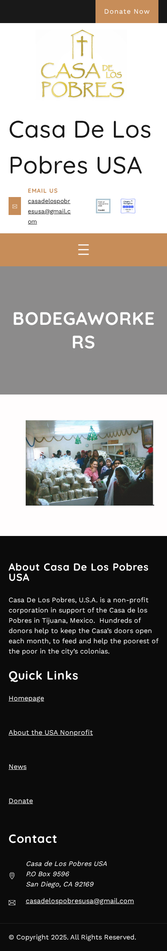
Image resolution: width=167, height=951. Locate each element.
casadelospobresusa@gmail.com (49, 211)
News (18, 767)
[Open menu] (83, 250)
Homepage (26, 698)
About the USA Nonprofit (51, 732)
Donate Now (127, 11)
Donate (21, 801)
